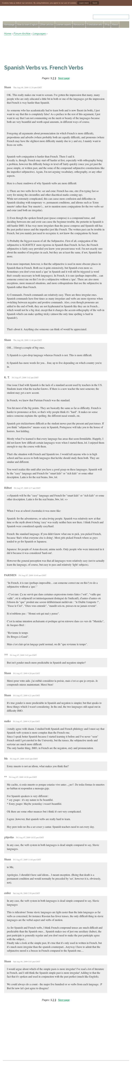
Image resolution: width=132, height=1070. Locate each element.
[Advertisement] (31, 50)
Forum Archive (22, 33)
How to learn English (27, 24)
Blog (107, 24)
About (115, 24)
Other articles (47, 24)
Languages (39, 33)
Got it (95, 3)
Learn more (84, 3)
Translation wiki (94, 24)
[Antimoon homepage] (34, 14)
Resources (79, 24)
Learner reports (63, 24)
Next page (64, 78)
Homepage (9, 24)
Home (7, 33)
